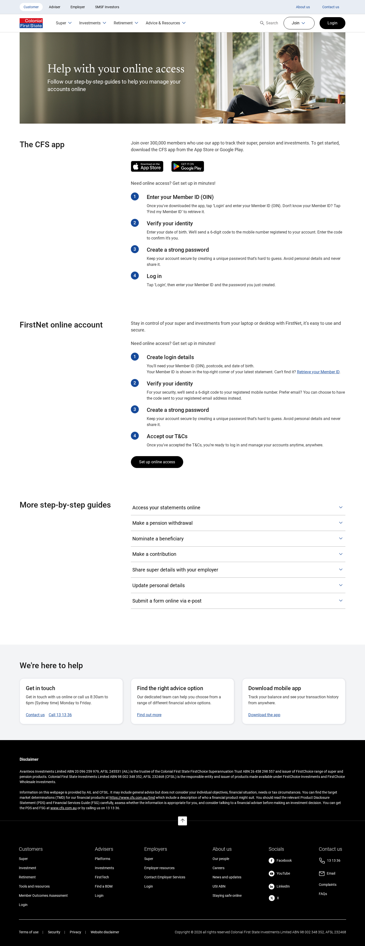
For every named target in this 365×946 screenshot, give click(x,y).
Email (331, 873)
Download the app (264, 714)
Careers (218, 868)
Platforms (102, 859)
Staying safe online (227, 896)
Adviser (54, 7)
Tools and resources (34, 886)
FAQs (323, 894)
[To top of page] (182, 821)
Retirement (27, 877)
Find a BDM (103, 886)
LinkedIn (283, 886)
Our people (221, 859)
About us (303, 7)
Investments (104, 868)
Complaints (327, 885)
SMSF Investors (107, 7)
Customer (31, 7)
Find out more (149, 714)
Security (54, 932)
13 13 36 (333, 860)
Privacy (75, 932)
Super (23, 859)
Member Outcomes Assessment (43, 896)
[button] (299, 23)
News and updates (227, 877)
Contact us (330, 7)
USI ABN (219, 886)
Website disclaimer (105, 932)
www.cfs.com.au (63, 808)
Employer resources (159, 868)
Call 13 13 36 (60, 714)
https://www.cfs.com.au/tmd (132, 798)
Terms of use (28, 932)
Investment (27, 868)
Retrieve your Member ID (318, 372)
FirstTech (102, 877)
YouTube (283, 873)
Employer (78, 7)
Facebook (284, 860)
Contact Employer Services (164, 877)
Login (23, 905)
